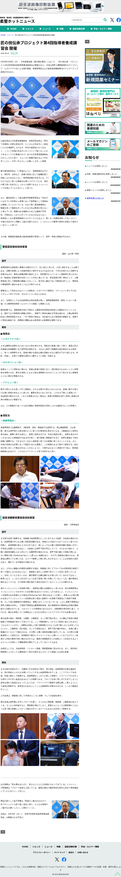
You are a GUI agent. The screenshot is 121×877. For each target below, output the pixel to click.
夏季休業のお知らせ (95, 198)
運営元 (71, 852)
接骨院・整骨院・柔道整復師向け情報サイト (17, 19)
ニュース (47, 28)
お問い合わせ (83, 852)
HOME (13, 28)
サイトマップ (59, 852)
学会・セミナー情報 (103, 28)
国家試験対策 (79, 28)
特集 (62, 28)
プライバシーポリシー (42, 852)
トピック (30, 28)
